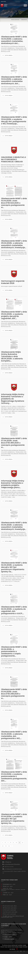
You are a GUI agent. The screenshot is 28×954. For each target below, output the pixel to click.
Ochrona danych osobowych (10, 934)
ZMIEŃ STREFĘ (3, 1)
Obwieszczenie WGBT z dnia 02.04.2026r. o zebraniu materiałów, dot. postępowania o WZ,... (14, 735)
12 (22, 842)
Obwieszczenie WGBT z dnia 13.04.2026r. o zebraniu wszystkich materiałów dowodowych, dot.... (14, 80)
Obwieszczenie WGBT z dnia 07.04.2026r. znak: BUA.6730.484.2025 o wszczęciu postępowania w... (14, 443)
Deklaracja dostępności (9, 939)
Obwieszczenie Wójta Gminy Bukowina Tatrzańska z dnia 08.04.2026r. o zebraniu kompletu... (12, 356)
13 (2, 845)
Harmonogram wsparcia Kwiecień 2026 (12, 282)
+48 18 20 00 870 (8, 866)
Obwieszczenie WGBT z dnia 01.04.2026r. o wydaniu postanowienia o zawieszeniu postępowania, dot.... (14, 776)
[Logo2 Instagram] (20, 951)
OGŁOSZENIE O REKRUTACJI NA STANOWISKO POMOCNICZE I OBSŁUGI (13, 159)
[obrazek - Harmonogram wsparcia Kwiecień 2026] (14, 274)
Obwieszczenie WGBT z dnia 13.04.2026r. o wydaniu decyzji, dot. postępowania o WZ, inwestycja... (14, 120)
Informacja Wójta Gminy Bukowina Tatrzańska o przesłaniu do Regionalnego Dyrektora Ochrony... (12, 399)
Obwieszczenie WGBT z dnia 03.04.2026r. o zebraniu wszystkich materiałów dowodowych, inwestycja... (14, 526)
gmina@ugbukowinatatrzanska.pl (13, 869)
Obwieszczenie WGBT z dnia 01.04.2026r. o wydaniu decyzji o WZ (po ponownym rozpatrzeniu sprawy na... (14, 819)
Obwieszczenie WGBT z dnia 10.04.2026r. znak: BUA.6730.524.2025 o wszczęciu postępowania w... (14, 203)
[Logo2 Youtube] (24, 951)
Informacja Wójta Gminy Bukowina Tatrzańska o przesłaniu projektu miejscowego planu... (12, 484)
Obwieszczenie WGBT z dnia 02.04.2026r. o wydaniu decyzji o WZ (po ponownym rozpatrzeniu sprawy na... (14, 567)
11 (19, 842)
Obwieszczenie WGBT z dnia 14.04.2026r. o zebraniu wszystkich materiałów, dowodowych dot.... (14, 40)
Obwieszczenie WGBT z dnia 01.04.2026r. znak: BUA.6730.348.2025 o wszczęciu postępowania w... (14, 694)
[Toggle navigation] (25, 5)
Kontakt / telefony (8, 936)
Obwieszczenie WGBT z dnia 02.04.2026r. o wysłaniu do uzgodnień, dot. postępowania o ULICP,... (14, 610)
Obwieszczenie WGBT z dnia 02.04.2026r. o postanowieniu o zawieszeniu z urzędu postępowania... (14, 651)
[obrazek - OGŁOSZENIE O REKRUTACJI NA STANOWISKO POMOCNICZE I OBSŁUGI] (14, 150)
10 (16, 842)
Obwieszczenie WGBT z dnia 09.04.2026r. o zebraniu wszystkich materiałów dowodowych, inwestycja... (14, 244)
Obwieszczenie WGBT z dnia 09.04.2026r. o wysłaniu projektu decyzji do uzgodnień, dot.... (14, 315)
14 (5, 845)
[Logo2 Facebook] (17, 951)
